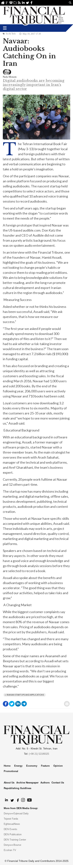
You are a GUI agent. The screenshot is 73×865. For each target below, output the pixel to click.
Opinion (58, 765)
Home (2, 2)
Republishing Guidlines (17, 788)
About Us (6, 2)
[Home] (34, 15)
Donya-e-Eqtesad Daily (16, 813)
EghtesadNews (12, 824)
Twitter (27, 2)
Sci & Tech (11, 33)
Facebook (31, 2)
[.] (6, 800)
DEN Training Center (15, 839)
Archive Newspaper (27, 782)
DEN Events (10, 829)
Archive (15, 2)
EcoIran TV (10, 850)
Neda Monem (9, 76)
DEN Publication (13, 834)
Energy (18, 765)
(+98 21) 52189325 (39, 753)
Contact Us (11, 2)
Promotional (11, 771)
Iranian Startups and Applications (25, 694)
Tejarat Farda (11, 818)
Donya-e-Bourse (12, 844)
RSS (19, 2)
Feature (45, 765)
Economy (31, 765)
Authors (45, 782)
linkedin (23, 2)
